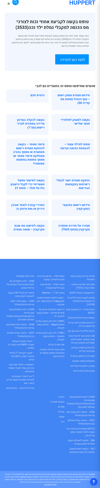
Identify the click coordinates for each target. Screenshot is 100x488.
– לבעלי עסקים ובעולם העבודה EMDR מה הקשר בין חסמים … (21, 344)
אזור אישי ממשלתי (25, 276)
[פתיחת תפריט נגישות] (93, 481)
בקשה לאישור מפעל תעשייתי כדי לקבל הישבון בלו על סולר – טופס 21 (28, 184)
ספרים (61, 407)
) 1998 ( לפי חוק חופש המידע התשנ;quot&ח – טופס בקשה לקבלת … (50, 324)
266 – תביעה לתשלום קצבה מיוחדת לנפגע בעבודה (81, 442)
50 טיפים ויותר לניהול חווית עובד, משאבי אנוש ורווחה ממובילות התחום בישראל (82, 339)
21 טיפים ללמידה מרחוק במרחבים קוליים (83, 349)
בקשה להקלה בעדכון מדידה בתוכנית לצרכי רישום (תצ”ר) (31, 124)
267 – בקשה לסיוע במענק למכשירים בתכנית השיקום (82, 450)
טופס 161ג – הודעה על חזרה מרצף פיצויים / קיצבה (50, 277)
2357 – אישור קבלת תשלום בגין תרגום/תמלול (20, 334)
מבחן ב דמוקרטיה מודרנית (82, 366)
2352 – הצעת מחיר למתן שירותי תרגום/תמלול (22, 302)
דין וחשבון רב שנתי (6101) (82, 293)
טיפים (61, 397)
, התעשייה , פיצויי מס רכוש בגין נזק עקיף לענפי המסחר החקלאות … (21, 368)
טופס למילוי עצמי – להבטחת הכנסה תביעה (75, 146)
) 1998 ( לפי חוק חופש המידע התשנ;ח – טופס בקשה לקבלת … (50, 336)
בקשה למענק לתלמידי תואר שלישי (75, 122)
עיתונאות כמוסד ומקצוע (83, 361)
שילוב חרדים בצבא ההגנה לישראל (82, 277)
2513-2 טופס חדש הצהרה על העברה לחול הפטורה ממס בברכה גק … (81, 432)
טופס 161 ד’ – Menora (53, 293)
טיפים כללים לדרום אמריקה (81, 331)
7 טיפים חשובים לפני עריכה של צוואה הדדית (81, 324)
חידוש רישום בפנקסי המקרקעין (76, 207)
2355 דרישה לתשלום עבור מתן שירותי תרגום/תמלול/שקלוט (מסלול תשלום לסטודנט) (20, 314)
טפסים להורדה (57, 402)
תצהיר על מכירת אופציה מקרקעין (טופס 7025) (74, 227)
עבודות (61, 412)
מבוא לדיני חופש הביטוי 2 (82, 356)
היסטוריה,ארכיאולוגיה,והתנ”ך (81, 318)
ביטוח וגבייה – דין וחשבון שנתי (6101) (80, 311)
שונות (61, 416)
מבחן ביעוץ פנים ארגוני (84, 371)
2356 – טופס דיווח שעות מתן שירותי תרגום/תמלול (20, 326)
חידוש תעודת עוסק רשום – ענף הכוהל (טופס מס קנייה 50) (74, 99)
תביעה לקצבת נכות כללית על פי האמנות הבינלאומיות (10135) (81, 301)
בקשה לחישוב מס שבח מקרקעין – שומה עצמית (29, 227)
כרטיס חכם (37, 95)
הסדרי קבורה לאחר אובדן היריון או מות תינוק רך (28, 207)
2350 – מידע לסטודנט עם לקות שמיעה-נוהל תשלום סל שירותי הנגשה (20, 284)
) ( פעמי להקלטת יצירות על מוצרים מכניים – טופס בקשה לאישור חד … (50, 313)
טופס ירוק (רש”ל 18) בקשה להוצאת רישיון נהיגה (21, 294)
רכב (62, 421)
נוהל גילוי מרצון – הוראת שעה (20, 388)
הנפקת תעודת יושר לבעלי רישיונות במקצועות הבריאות (73, 184)
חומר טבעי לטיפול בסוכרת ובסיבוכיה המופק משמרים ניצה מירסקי (52, 353)
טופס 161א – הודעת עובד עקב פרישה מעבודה (52, 286)
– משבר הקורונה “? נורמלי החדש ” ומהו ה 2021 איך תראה (21, 356)
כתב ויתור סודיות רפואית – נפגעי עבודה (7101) (82, 286)
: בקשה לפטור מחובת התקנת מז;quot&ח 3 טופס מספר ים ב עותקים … (50, 301)
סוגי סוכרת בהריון (56, 344)
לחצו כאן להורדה (72, 59)
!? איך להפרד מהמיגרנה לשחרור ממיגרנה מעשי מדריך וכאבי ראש (20, 380)
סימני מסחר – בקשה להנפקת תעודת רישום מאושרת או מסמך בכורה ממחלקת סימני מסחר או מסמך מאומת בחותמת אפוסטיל (29, 154)
